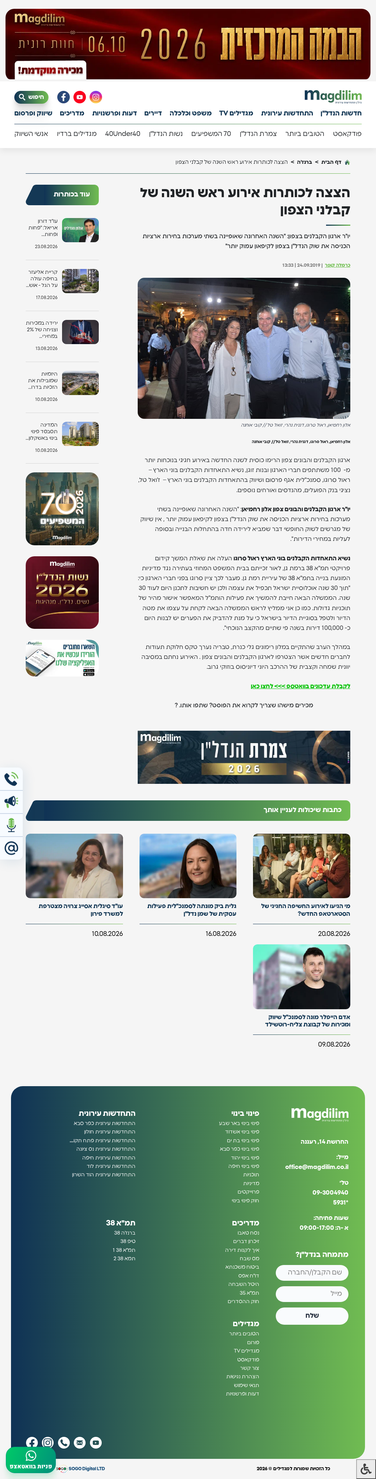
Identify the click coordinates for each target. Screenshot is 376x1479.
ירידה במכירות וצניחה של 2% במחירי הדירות (42, 330)
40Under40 (122, 134)
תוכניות (251, 1174)
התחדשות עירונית (287, 113)
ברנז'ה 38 (124, 1233)
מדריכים (72, 113)
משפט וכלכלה (191, 113)
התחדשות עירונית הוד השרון (103, 1174)
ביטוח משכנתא (242, 1267)
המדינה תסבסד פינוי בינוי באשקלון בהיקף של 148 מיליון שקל (42, 432)
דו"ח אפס (248, 1276)
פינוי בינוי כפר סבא (239, 1149)
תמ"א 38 (120, 1223)
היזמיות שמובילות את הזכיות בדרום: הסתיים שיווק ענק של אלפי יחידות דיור (42, 381)
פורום (253, 1342)
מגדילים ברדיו (77, 134)
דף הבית (331, 162)
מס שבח (249, 1258)
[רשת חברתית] (96, 97)
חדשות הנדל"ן (341, 113)
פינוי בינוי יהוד (245, 1157)
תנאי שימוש (246, 1385)
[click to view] (188, 45)
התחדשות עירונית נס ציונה (105, 1149)
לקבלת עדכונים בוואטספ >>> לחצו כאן (300, 686)
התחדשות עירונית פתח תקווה (102, 1140)
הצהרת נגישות (242, 1376)
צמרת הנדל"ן (258, 134)
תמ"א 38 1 (124, 1250)
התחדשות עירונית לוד (111, 1166)
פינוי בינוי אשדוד (242, 1132)
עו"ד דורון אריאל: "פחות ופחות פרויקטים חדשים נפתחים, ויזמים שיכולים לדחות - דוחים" (42, 228)
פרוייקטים (248, 1192)
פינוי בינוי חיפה (243, 1166)
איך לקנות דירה (242, 1250)
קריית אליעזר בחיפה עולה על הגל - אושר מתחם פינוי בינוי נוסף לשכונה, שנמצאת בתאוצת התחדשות (42, 279)
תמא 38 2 (124, 1258)
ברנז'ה (304, 162)
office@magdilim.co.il (316, 1167)
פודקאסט (347, 134)
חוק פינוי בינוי (245, 1200)
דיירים (153, 113)
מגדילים (246, 1324)
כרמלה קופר (337, 265)
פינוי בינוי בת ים (243, 1140)
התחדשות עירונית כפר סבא (104, 1123)
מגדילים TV (236, 113)
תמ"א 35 (249, 1292)
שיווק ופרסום (33, 113)
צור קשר (249, 1368)
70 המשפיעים (211, 134)
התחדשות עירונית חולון (109, 1132)
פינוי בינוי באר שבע (239, 1123)
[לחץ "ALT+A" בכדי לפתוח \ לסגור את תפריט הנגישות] (366, 1469)
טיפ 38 (127, 1241)
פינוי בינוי (245, 1113)
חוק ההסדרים (243, 1301)
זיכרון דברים (246, 1241)
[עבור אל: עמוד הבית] (333, 97)
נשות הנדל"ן (166, 134)
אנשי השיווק (31, 134)
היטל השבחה (243, 1284)
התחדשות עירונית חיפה (108, 1157)
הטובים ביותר (304, 134)
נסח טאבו (248, 1233)
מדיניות (251, 1183)
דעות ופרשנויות (114, 113)
